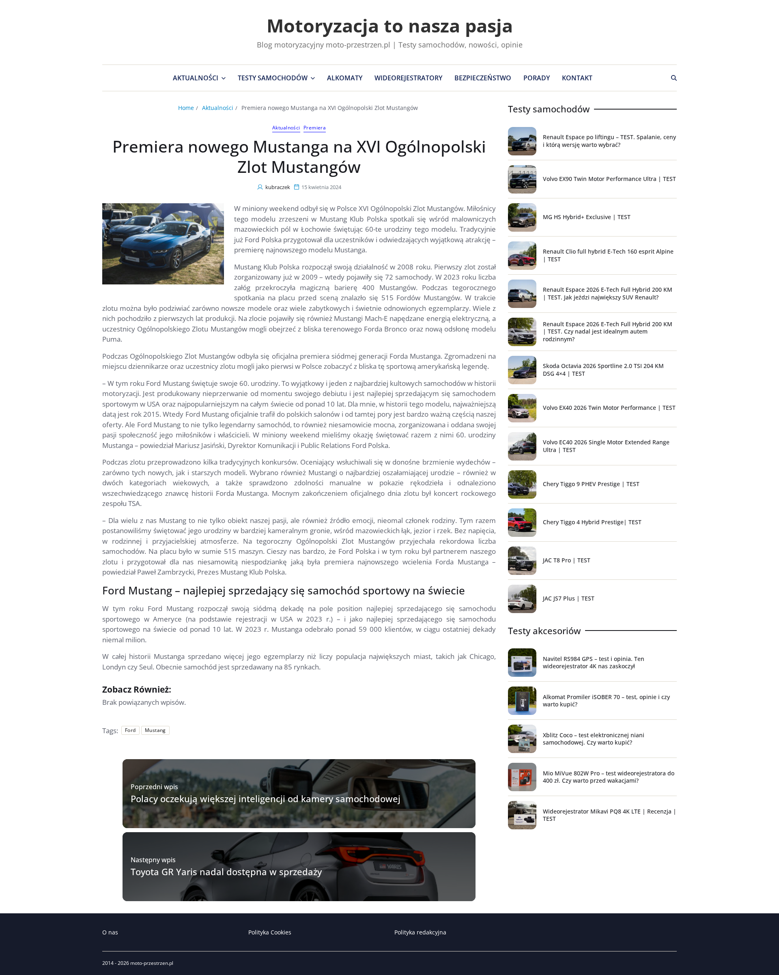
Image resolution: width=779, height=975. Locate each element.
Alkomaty (344, 77)
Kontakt (577, 77)
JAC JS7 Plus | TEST (568, 598)
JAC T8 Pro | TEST (566, 560)
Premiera (314, 128)
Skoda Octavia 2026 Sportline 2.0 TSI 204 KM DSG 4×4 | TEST (603, 369)
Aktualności (195, 77)
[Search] (674, 78)
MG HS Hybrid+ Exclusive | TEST (587, 217)
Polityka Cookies (269, 932)
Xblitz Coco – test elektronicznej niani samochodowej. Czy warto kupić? (593, 738)
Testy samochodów (273, 77)
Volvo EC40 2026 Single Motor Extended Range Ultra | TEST (606, 445)
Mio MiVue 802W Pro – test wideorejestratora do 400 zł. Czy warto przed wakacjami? (608, 776)
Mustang (155, 730)
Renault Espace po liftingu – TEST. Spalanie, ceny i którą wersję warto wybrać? (609, 140)
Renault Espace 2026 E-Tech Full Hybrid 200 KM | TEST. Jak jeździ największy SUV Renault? (607, 293)
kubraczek (277, 187)
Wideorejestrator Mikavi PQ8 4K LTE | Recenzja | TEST (609, 814)
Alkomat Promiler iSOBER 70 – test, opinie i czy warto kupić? (606, 700)
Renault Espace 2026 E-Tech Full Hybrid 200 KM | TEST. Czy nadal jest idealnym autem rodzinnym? (607, 331)
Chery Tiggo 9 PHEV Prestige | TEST (591, 484)
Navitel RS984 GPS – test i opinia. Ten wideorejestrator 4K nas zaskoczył (593, 662)
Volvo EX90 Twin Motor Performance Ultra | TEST (609, 179)
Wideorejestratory (408, 77)
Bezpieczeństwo (482, 77)
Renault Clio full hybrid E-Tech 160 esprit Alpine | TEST (608, 255)
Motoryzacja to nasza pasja (390, 25)
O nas (110, 932)
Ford (130, 730)
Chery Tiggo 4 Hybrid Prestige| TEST (592, 522)
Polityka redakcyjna (420, 932)
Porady (536, 77)
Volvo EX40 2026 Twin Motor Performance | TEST (609, 407)
